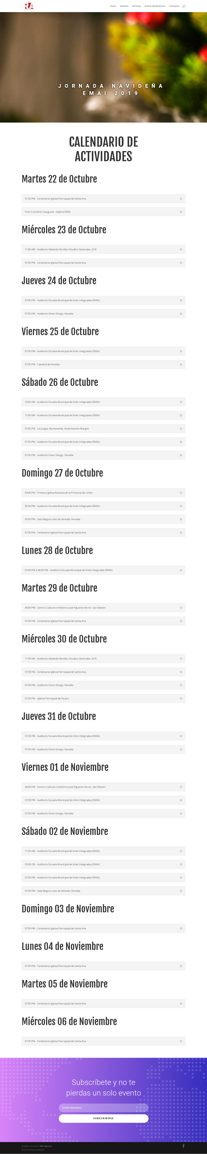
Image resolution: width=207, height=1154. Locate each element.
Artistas (136, 6)
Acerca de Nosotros (155, 6)
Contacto (174, 6)
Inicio (113, 6)
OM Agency (45, 1146)
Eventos (124, 6)
